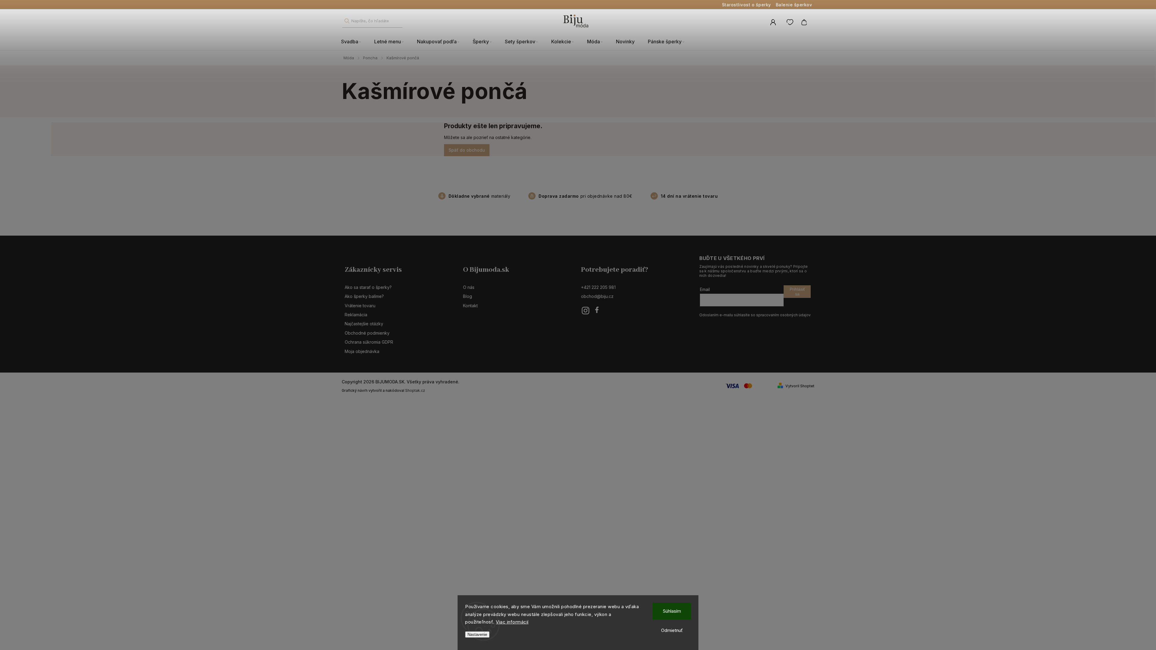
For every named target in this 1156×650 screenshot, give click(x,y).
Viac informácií (512, 622)
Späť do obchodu (467, 150)
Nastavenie (477, 634)
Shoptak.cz (415, 390)
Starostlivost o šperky (746, 4)
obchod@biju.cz (597, 296)
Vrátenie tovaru (360, 305)
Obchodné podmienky (367, 333)
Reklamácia (356, 314)
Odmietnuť (672, 630)
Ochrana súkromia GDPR (369, 342)
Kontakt (470, 305)
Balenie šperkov (794, 4)
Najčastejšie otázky (364, 323)
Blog (467, 296)
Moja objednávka (362, 351)
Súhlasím (672, 611)
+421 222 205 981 (598, 287)
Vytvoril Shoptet (799, 386)
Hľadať (347, 20)
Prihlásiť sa (797, 291)
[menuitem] (354, 41)
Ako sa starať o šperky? (368, 287)
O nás (468, 287)
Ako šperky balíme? (364, 296)
